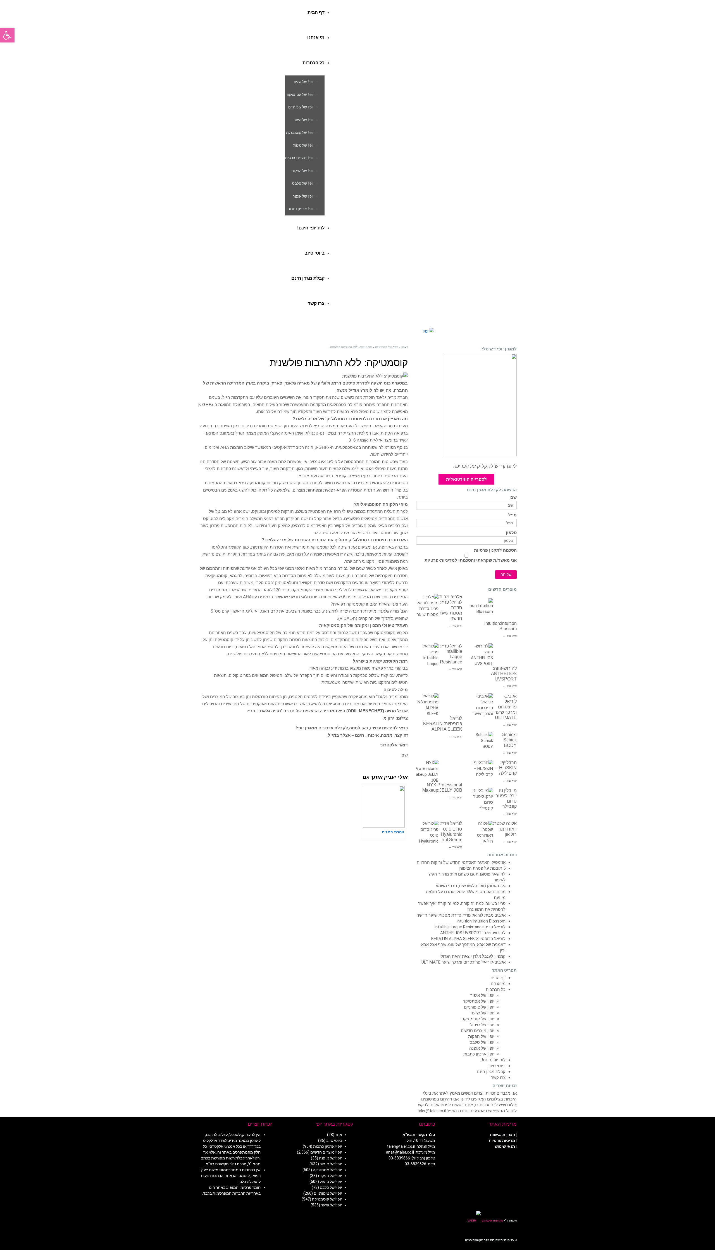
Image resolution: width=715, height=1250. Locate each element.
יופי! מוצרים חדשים (477, 1030)
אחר (338, 1134)
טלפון (511, 533)
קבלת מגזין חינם (491, 1071)
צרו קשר (498, 1077)
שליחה (505, 574)
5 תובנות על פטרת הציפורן (482, 868)
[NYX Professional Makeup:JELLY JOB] (427, 771)
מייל (512, 515)
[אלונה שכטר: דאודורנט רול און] (482, 832)
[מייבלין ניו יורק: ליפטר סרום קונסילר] (482, 799)
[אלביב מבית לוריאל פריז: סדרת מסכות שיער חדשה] (427, 605)
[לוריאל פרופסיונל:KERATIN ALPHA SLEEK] (427, 704)
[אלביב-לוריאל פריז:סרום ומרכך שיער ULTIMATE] (482, 704)
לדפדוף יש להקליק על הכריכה (485, 466)
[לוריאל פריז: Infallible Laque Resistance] (427, 654)
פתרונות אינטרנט (492, 1220)
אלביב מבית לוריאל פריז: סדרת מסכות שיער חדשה (461, 915)
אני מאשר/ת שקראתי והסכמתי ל (471, 560)
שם (513, 497)
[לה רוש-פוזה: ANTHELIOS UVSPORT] (482, 654)
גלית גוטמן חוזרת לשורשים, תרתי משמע (471, 885)
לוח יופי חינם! (494, 1059)
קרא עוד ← (455, 625)
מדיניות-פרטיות (440, 560)
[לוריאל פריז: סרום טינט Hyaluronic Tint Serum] (427, 832)
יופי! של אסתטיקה (478, 1001)
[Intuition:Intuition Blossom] (482, 609)
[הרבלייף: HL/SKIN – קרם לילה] (482, 771)
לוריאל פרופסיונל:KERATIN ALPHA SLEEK (442, 723)
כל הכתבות (496, 989)
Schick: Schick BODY (509, 740)
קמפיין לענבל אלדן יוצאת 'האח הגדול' (473, 956)
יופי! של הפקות (481, 1036)
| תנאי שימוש (506, 1146)
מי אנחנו (498, 983)
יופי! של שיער (482, 1013)
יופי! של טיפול (482, 1024)
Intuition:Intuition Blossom (481, 921)
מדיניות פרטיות (502, 1140)
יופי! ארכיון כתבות (478, 1054)
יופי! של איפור (482, 995)
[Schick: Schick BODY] (482, 743)
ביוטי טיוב (497, 1065)
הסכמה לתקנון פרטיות (495, 550)
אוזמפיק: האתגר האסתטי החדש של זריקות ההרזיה (461, 862)
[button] (7, 35)
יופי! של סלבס (481, 1042)
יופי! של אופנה (481, 1048)
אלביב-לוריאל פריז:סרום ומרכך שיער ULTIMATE (506, 707)
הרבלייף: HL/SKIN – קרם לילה (506, 767)
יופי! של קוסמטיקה (477, 1018)
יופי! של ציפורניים (479, 1007)
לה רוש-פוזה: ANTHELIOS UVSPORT (504, 673)
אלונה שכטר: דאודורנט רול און (505, 828)
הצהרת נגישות (502, 1134)
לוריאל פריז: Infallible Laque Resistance (470, 926)
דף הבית (498, 977)
